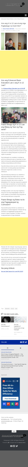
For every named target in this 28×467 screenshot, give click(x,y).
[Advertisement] (14, 64)
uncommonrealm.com (6, 421)
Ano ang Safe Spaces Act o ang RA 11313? (12, 271)
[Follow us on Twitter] (26, 342)
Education (7, 308)
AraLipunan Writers (8, 28)
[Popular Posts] (20, 348)
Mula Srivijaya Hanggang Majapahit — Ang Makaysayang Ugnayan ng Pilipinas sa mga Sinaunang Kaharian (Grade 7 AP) (12, 355)
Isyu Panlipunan (19, 19)
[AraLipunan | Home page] (14, 4)
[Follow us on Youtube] (21, 342)
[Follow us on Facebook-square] (23, 342)
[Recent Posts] (7, 348)
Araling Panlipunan (7, 19)
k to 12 (12, 308)
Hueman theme (22, 442)
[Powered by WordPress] (8, 442)
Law (16, 308)
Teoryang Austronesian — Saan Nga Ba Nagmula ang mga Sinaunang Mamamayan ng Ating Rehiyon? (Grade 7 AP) (13, 366)
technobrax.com (5, 419)
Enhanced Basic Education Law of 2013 (14, 88)
